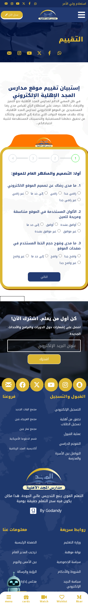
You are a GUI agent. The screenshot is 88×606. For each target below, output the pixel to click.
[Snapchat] (79, 384)
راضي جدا (70, 193)
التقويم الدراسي (70, 444)
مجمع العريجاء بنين (26, 419)
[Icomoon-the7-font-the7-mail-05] (6, 4)
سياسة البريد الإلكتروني (72, 583)
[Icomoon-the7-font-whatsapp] (35, 4)
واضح (54, 256)
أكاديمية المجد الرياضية (23, 448)
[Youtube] (18, 4)
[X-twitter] (24, 4)
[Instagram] (65, 384)
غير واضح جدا (68, 263)
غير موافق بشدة (45, 231)
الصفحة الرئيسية (26, 542)
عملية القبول (72, 434)
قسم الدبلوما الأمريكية (23, 438)
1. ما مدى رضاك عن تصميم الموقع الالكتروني (44, 186)
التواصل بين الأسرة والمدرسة (68, 455)
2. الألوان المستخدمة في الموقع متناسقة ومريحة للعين (47, 214)
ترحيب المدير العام (24, 552)
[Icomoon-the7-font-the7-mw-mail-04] (8, 384)
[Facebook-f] (30, 4)
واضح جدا (70, 256)
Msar (79, 601)
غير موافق (69, 231)
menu (8, 601)
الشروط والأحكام (69, 572)
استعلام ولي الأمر (74, 3)
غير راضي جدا (67, 200)
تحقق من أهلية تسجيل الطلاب (70, 421)
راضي (53, 193)
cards (26, 601)
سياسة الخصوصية (69, 562)
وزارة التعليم (72, 542)
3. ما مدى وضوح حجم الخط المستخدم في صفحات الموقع (47, 246)
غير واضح (18, 256)
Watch (44, 601)
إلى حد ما (37, 193)
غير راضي (18, 193)
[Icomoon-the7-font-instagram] (12, 4)
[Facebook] (22, 384)
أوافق (50, 224)
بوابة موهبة (73, 552)
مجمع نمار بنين (28, 429)
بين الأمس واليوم (25, 562)
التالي (44, 277)
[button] (81, 15)
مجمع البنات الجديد (26, 409)
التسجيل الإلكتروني (68, 409)
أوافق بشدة (68, 224)
